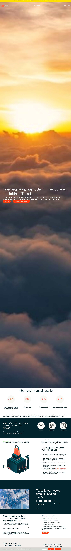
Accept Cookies (58, 549)
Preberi (37, 508)
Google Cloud (48, 469)
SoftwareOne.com (41, 0)
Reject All (51, 549)
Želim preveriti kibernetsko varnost (21, 201)
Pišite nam (45, 532)
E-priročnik (7, 201)
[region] (35, 549)
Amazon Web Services (59, 468)
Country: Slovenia (36, 5)
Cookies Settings (44, 549)
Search (64, 5)
